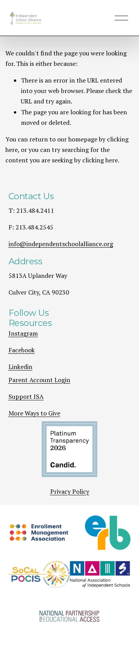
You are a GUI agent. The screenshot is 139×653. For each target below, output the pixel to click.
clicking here (100, 160)
